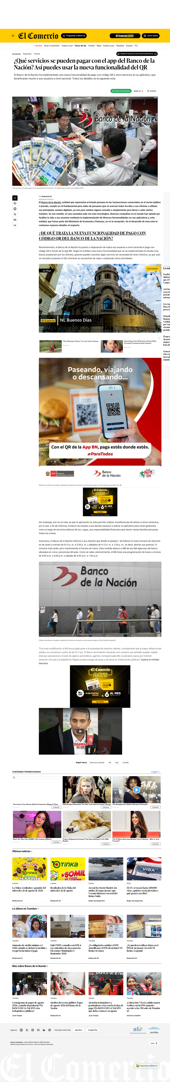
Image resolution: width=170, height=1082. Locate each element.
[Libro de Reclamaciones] (154, 1030)
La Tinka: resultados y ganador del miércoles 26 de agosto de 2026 (29, 889)
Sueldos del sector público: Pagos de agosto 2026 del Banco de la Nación (66, 1005)
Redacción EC (47, 196)
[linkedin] (44, 1030)
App (116, 762)
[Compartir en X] (14, 214)
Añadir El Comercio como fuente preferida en (136, 54)
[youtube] (38, 1030)
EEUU (129, 883)
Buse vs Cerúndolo (51, 46)
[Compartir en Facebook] (14, 209)
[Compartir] (14, 197)
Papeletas (120, 46)
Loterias (15, 883)
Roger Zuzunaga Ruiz (97, 901)
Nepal (99, 46)
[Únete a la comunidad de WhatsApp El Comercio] (121, 91)
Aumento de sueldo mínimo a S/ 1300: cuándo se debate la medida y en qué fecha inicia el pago (29, 948)
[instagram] (32, 1030)
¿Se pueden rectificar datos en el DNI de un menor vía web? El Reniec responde (142, 948)
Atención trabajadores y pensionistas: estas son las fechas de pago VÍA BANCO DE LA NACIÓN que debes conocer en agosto (106, 1006)
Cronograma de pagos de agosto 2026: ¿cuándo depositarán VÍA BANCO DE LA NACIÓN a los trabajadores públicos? (28, 1006)
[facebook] (21, 1030)
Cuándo (91, 998)
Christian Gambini (134, 1016)
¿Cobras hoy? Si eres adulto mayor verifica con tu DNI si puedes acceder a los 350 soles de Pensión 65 (143, 1006)
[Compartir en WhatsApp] (14, 203)
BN (110, 762)
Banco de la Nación (97, 762)
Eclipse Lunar (67, 46)
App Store (78, 1030)
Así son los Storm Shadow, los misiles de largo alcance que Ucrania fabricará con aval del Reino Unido (103, 891)
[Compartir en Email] (14, 220)
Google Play (92, 1030)
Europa (91, 883)
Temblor (91, 46)
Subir (152, 1043)
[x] (27, 1030)
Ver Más (126, 762)
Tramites (15, 941)
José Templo (17, 1016)
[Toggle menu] (12, 35)
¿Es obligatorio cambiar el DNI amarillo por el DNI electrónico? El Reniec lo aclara (105, 948)
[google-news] (49, 1030)
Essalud (129, 46)
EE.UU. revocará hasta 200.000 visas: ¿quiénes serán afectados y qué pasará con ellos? (142, 890)
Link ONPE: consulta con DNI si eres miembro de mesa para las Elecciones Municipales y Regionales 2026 (65, 949)
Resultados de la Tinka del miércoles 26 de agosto (63, 889)
